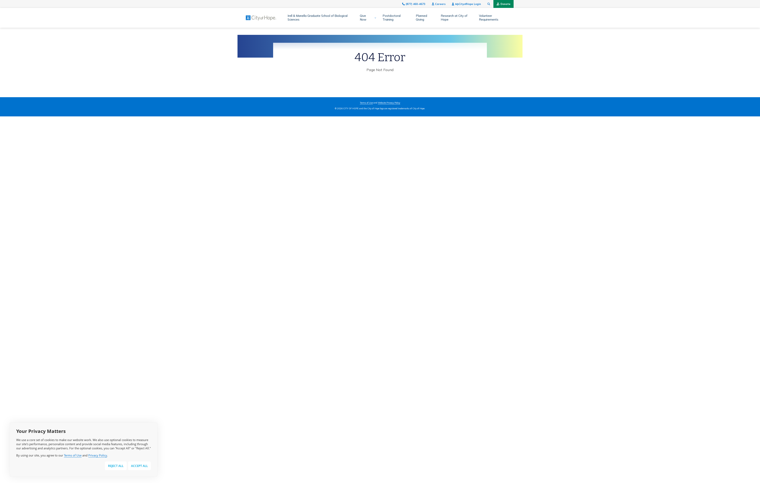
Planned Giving (421, 17)
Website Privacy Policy (389, 102)
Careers (440, 4)
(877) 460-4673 (415, 4)
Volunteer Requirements (488, 17)
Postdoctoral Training (392, 17)
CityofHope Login (468, 4)
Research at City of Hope (454, 17)
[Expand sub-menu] (374, 18)
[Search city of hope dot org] (488, 4)
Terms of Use (73, 455)
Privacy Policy (97, 455)
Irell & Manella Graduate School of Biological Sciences (318, 17)
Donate (505, 4)
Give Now (363, 17)
